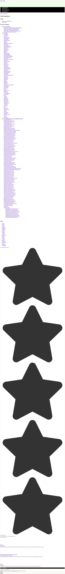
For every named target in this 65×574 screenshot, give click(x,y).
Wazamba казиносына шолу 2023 (9, 149)
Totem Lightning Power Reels (8, 59)
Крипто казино (4, 11)
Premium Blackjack (7, 54)
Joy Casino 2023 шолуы (8, 156)
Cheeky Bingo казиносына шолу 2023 (10, 132)
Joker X (5, 115)
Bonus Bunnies (6, 39)
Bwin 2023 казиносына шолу (8, 188)
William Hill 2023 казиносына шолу (9, 189)
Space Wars (6, 79)
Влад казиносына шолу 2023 (8, 170)
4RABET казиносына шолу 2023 (9, 136)
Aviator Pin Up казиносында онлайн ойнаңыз (11, 29)
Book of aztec (6, 117)
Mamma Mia (6, 108)
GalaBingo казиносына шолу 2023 (9, 129)
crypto (8, 207)
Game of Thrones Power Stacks (9, 84)
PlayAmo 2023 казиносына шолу (9, 182)
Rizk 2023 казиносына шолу (8, 186)
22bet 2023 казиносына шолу (9, 191)
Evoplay (3, 230)
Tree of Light (6, 101)
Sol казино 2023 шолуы (8, 161)
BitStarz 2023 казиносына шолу (9, 163)
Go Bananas (6, 76)
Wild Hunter (5, 48)
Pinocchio (5, 110)
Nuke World (5, 99)
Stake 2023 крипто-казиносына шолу (12, 217)
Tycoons (5, 111)
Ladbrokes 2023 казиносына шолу (9, 152)
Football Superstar (7, 102)
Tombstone (5, 42)
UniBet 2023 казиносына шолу (9, 181)
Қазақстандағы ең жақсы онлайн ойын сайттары (14, 118)
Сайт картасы (4, 22)
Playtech (3, 240)
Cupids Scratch (6, 66)
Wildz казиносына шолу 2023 (9, 185)
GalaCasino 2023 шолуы (8, 127)
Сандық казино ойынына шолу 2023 (10, 131)
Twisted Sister (6, 35)
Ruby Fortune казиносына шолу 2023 (10, 138)
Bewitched (5, 91)
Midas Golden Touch (7, 72)
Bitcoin (3, 225)
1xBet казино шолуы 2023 (8, 205)
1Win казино (6, 206)
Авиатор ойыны (4, 8)
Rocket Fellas (6, 74)
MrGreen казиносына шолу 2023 (9, 187)
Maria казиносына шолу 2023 (8, 197)
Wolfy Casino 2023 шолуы (8, 125)
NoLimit (3, 237)
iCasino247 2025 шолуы (8, 119)
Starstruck (5, 41)
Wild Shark (5, 113)
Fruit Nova (5, 97)
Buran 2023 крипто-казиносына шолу (12, 209)
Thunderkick (4, 245)
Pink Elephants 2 (6, 73)
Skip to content (2, 0)
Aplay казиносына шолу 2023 (8, 147)
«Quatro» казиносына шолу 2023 (9, 179)
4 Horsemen (6, 65)
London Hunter (6, 94)
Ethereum (3, 229)
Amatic (3, 223)
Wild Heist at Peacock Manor (8, 75)
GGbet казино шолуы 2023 (8, 198)
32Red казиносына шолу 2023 (9, 173)
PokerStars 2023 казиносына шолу (9, 190)
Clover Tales (6, 44)
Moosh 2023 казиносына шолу (9, 184)
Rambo (5, 89)
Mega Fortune (6, 78)
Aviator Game (8, 26)
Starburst (5, 80)
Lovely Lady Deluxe (7, 114)
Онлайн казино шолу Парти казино (9, 154)
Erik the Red (6, 63)
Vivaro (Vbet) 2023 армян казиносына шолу (11, 151)
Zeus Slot (5, 96)
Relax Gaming (4, 242)
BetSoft (3, 224)
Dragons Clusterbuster (7, 55)
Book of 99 (5, 60)
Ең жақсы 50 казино (3, 13)
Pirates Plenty (6, 58)
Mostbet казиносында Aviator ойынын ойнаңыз (12, 28)
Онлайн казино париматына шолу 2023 (10, 203)
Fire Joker (5, 36)
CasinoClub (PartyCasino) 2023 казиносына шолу (12, 130)
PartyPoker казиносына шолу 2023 (9, 137)
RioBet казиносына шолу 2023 (9, 172)
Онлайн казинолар (5, 7)
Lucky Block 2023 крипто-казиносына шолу (13, 216)
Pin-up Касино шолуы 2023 (8, 204)
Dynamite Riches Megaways (8, 56)
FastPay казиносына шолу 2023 (9, 171)
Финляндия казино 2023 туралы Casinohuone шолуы (12, 168)
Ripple (3, 243)
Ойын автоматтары (5, 10)
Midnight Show (6, 98)
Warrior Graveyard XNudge (8, 43)
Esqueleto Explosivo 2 (7, 71)
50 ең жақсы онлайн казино (6, 21)
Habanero (3, 231)
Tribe (4, 107)
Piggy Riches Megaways (8, 57)
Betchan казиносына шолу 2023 (9, 126)
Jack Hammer (6, 77)
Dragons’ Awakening (7, 61)
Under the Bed (6, 112)
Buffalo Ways (6, 82)
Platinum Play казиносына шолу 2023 (10, 164)
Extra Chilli (5, 83)
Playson (3, 239)
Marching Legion (6, 64)
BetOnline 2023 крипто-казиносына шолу (12, 210)
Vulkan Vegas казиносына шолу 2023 (10, 201)
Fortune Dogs (6, 92)
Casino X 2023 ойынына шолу (9, 144)
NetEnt (3, 236)
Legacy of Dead (6, 37)
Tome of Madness (7, 38)
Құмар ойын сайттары (5, 9)
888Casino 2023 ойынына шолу (9, 199)
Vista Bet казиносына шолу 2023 (9, 134)
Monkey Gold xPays (7, 40)
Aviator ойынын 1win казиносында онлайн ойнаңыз (12, 30)
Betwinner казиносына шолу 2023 (9, 145)
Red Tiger (3, 241)
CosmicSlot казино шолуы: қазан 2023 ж (10, 143)
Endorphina (4, 228)
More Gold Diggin (6, 109)
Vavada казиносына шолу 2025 (9, 174)
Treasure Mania (6, 100)
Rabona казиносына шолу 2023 (9, 148)
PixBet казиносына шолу (8, 155)
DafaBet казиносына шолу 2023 (9, 120)
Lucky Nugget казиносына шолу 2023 (10, 167)
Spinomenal (4, 244)
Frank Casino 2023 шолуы (8, 183)
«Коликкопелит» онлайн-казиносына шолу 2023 (12, 169)
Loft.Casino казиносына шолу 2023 (9, 146)
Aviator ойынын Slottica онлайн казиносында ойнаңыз (13, 27)
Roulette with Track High (7, 46)
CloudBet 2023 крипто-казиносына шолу (12, 215)
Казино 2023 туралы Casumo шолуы (10, 192)
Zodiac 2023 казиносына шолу (9, 180)
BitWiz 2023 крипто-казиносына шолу (12, 208)
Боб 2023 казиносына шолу (8, 165)
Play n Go (3, 238)
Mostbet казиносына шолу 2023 (9, 200)
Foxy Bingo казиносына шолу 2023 (9, 133)
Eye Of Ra (5, 116)
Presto (5, 95)
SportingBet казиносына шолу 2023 (9, 153)
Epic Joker (5, 62)
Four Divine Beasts (7, 93)
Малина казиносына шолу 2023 (9, 150)
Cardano (3, 226)
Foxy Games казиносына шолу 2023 (10, 135)
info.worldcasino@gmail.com (14, 570)
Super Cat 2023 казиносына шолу (9, 162)
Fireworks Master (6, 45)
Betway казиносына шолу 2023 (9, 202)
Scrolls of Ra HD (6, 90)
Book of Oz (5, 81)
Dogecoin (3, 227)
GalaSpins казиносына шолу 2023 (9, 128)
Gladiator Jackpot (6, 53)
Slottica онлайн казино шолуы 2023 (10, 166)
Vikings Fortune (6, 47)
